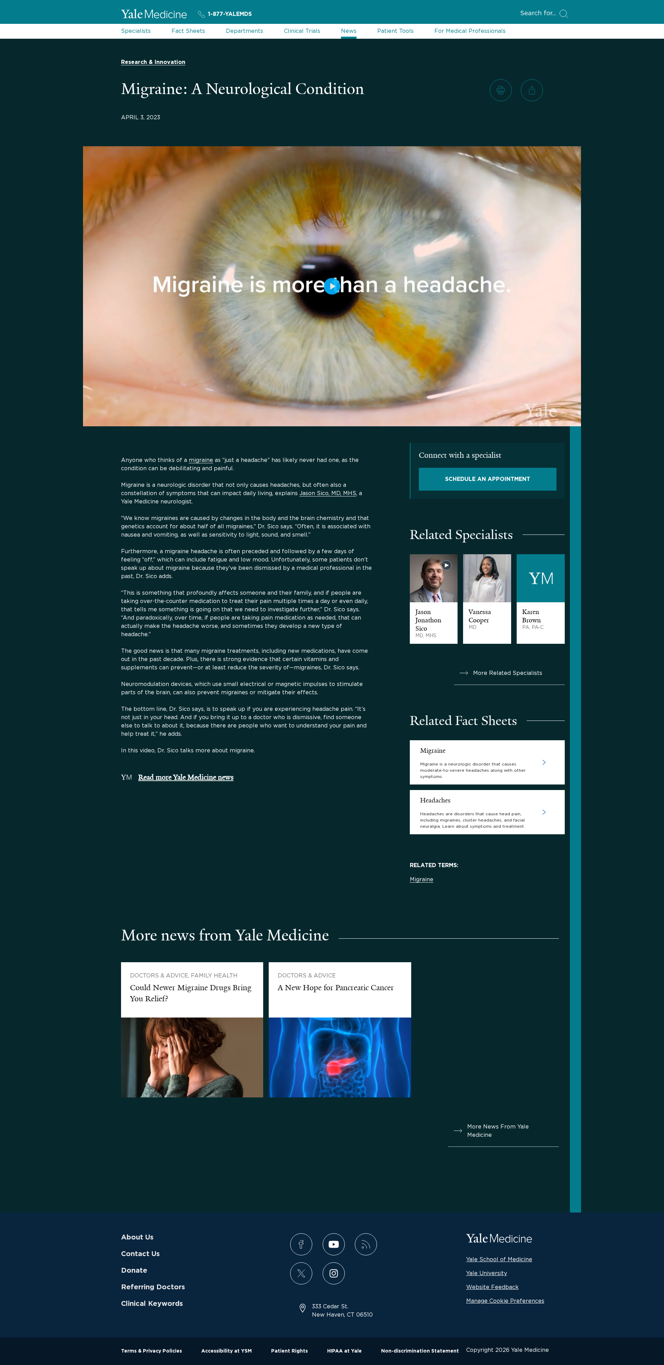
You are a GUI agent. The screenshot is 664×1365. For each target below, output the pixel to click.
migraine (201, 460)
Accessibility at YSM (226, 1351)
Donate (134, 1270)
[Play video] (332, 286)
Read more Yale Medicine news (185, 777)
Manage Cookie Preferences (505, 1301)
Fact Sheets (188, 31)
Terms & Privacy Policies (151, 1351)
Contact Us (140, 1254)
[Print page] (501, 90)
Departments (244, 31)
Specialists (136, 31)
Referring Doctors (153, 1287)
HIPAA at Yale (344, 1351)
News (349, 31)
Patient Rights (289, 1351)
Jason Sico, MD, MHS (327, 493)
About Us (137, 1237)
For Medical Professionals (470, 31)
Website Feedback (492, 1287)
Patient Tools (395, 31)
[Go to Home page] (154, 15)
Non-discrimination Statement (420, 1351)
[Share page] (532, 90)
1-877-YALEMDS (230, 14)
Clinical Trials (302, 31)
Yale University (486, 1273)
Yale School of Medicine (499, 1259)
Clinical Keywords (152, 1303)
